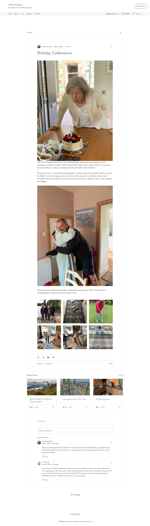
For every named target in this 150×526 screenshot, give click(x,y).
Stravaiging (75, 494)
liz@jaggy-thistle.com (112, 14)
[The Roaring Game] (108, 387)
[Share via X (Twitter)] (43, 357)
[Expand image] (49, 311)
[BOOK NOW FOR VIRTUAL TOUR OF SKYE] (42, 387)
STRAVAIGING (15, 4)
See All (120, 375)
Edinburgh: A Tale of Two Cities (74, 399)
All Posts (29, 32)
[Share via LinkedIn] (48, 357)
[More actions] (111, 46)
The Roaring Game (102, 399)
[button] (120, 32)
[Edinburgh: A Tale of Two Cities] (75, 387)
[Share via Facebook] (38, 357)
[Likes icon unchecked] (43, 456)
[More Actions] (111, 442)
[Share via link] (53, 357)
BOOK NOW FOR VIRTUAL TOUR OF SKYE (41, 400)
